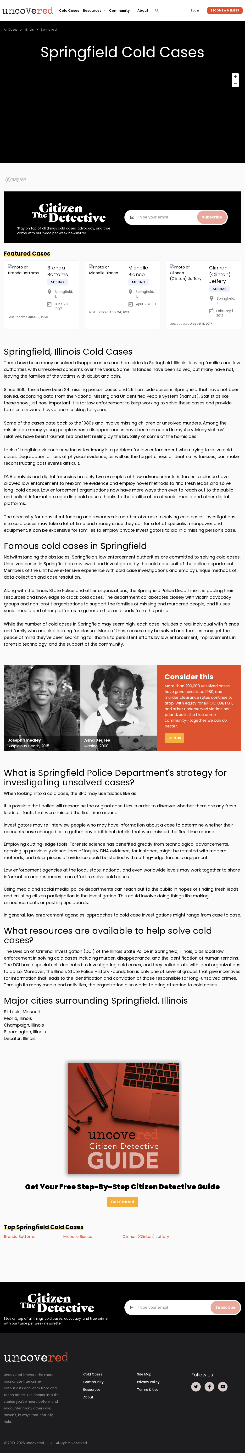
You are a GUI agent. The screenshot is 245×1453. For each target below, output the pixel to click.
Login (195, 10)
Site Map (144, 1374)
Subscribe (212, 217)
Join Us (174, 738)
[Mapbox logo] (15, 179)
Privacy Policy (148, 1382)
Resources (91, 1389)
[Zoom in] (235, 76)
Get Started (122, 1202)
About (142, 10)
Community (119, 10)
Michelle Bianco (77, 1236)
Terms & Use (147, 1389)
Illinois (29, 30)
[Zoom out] (235, 83)
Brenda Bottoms (19, 1236)
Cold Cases (69, 10)
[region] (122, 127)
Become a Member (225, 10)
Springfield (49, 30)
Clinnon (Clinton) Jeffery (145, 1236)
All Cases (10, 30)
